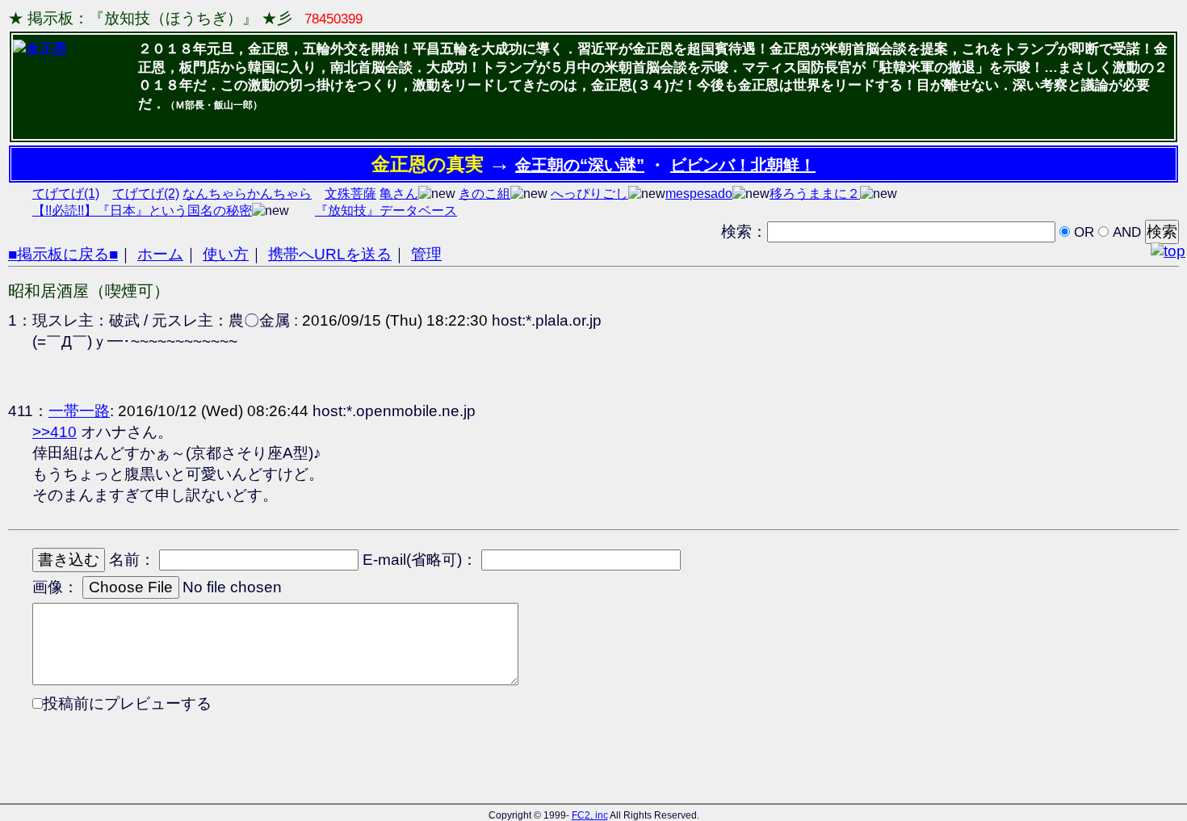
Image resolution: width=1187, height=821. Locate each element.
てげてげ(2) (145, 193)
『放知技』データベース (386, 210)
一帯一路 (79, 410)
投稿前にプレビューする (127, 703)
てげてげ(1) (65, 193)
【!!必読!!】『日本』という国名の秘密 (142, 210)
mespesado (698, 193)
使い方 (226, 254)
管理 (426, 254)
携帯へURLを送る (330, 254)
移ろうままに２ (815, 193)
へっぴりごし (589, 193)
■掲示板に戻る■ (63, 254)
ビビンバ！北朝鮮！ (743, 165)
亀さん (399, 193)
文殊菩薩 (350, 193)
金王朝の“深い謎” (579, 165)
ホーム (160, 254)
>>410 (54, 431)
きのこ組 (484, 193)
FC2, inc (590, 815)
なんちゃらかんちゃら (247, 193)
